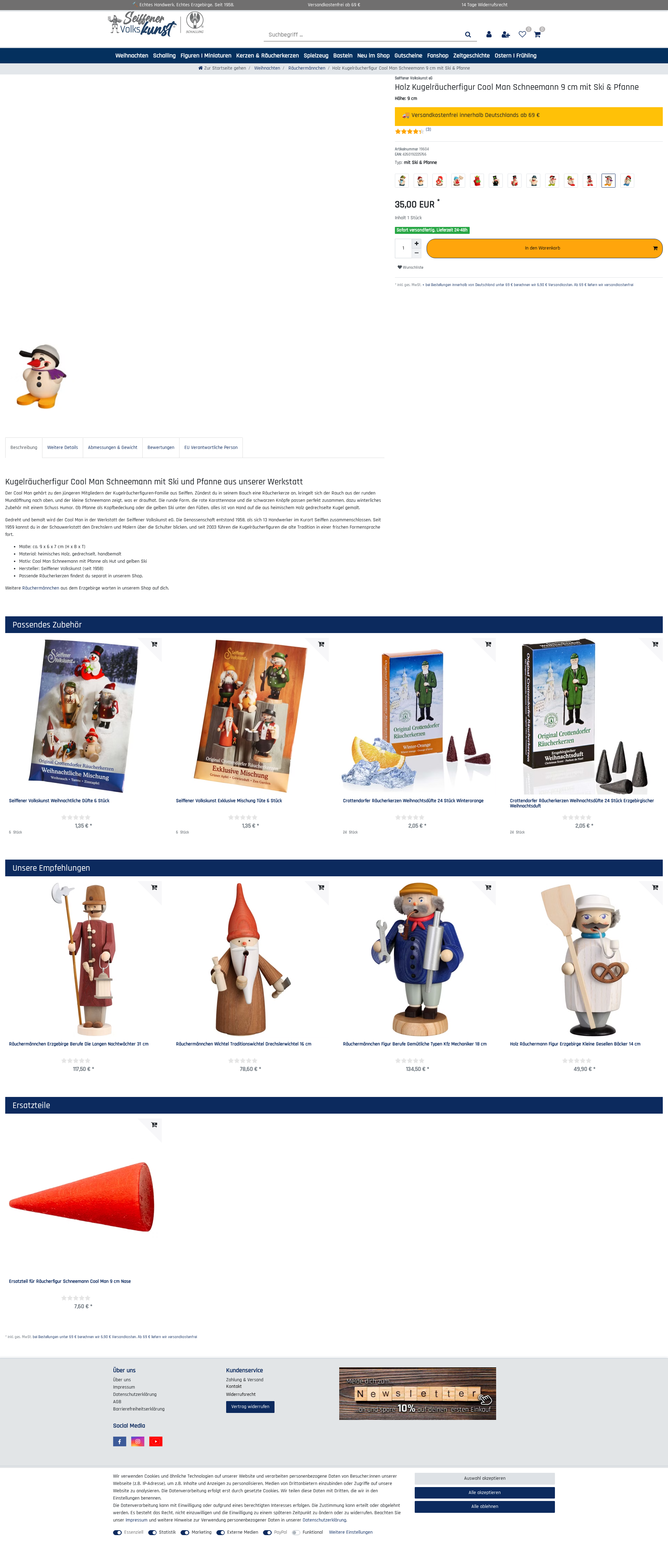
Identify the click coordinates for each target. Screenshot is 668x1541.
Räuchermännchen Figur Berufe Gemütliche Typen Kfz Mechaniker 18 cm (415, 1044)
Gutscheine (408, 56)
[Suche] (468, 34)
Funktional (313, 1532)
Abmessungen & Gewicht (112, 447)
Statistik (167, 1532)
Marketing (202, 1532)
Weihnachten (132, 56)
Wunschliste (412, 267)
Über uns (122, 1380)
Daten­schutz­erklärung (135, 1394)
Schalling (164, 56)
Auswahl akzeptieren (485, 1478)
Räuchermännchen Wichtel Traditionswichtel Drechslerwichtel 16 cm (243, 1044)
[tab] (23, 447)
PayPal (280, 1532)
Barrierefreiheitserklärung (139, 1409)
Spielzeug (316, 56)
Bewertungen (161, 447)
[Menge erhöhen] (416, 243)
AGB (117, 1402)
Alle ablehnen (484, 1506)
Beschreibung (23, 447)
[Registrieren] (506, 35)
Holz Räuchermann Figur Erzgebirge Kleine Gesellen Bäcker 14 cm (575, 1044)
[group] (83, 959)
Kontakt (234, 1386)
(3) (428, 129)
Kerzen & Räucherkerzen (267, 56)
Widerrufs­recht (241, 1394)
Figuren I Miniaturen (206, 56)
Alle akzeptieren (485, 1492)
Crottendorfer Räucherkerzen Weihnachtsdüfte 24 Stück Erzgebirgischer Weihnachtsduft (582, 803)
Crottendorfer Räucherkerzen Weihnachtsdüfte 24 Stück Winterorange (413, 801)
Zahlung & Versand (244, 1380)
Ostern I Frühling (515, 56)
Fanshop (437, 56)
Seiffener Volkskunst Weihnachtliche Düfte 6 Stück (59, 801)
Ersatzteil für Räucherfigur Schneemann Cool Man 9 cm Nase (70, 1282)
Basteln (342, 56)
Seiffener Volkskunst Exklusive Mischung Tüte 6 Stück (229, 801)
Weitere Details (62, 447)
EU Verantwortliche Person (211, 447)
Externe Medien (242, 1532)
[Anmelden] (489, 35)
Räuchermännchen (306, 68)
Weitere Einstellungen (351, 1532)
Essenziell (133, 1532)
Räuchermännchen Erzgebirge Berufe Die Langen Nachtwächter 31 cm (79, 1044)
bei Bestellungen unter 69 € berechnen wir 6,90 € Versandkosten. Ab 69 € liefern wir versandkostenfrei (115, 1337)
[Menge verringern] (416, 253)
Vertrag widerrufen (250, 1407)
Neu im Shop (373, 56)
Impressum (124, 1387)
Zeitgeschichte (471, 56)
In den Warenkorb (542, 248)
